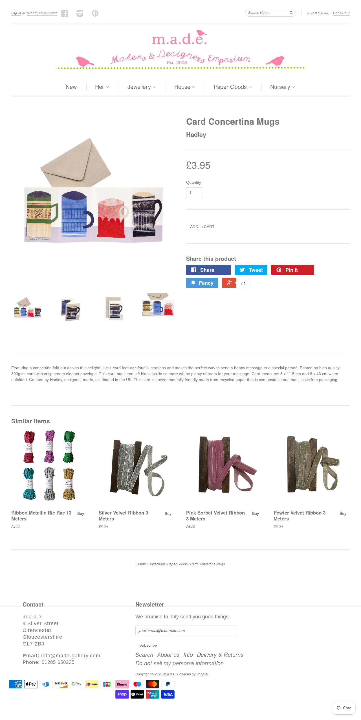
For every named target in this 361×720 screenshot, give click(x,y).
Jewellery (140, 87)
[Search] (291, 12)
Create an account (42, 13)
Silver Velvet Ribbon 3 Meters (123, 515)
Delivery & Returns (220, 654)
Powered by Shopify (192, 673)
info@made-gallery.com (70, 655)
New (71, 86)
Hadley (196, 134)
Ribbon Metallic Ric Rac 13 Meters (41, 515)
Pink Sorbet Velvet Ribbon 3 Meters (215, 515)
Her (100, 87)
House (183, 87)
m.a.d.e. (169, 673)
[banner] (180, 50)
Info (188, 654)
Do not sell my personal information (179, 663)
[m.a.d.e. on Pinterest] (95, 13)
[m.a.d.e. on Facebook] (65, 13)
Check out (341, 13)
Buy (80, 513)
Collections (157, 563)
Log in (16, 13)
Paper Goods (231, 87)
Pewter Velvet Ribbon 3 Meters (299, 515)
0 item (318, 13)
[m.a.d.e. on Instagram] (80, 13)
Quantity (193, 182)
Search (144, 654)
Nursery (281, 87)
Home (141, 563)
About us (168, 654)
